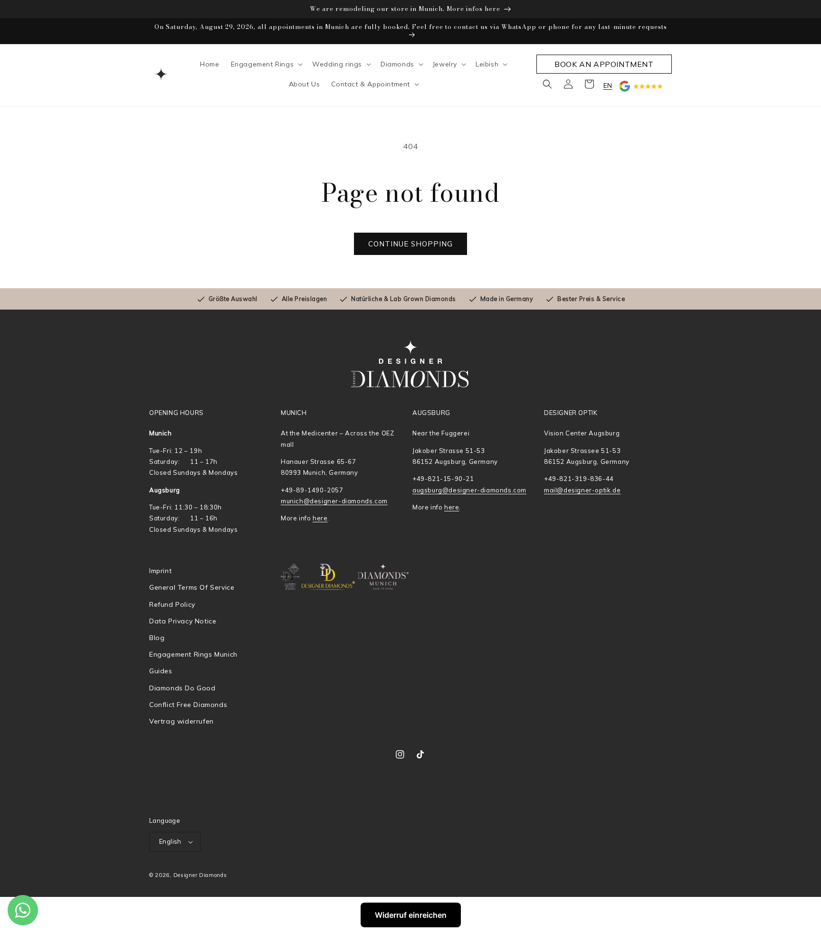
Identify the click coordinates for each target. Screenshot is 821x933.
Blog (156, 637)
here (320, 518)
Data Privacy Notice (182, 621)
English (170, 841)
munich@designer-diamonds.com (334, 501)
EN (607, 85)
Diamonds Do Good (182, 688)
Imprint (160, 570)
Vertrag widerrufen (181, 721)
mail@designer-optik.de (582, 490)
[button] (266, 64)
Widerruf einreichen (411, 915)
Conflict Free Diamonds (188, 704)
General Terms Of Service (191, 587)
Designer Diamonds (200, 875)
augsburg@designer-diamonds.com (469, 490)
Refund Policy (172, 604)
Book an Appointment (603, 64)
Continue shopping (410, 243)
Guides (160, 671)
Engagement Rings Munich (193, 654)
